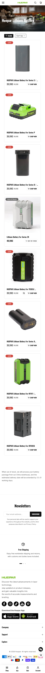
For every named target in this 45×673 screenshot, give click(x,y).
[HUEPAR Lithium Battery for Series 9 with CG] (22, 319)
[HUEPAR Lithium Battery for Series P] (22, 110)
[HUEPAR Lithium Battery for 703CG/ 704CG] (22, 267)
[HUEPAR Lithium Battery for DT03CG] (22, 424)
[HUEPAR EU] (22, 2)
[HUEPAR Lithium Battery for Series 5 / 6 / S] (22, 58)
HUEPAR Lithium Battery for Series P (21, 132)
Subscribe (35, 514)
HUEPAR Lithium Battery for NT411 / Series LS (20, 393)
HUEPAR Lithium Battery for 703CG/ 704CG (21, 289)
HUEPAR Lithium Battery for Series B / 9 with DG (22, 184)
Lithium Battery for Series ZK (18, 237)
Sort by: (19, 36)
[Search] (35, 2)
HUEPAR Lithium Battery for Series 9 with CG (21, 341)
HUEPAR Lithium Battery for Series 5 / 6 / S (22, 80)
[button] (20, 563)
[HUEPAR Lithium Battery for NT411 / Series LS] (22, 372)
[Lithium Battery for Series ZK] (22, 215)
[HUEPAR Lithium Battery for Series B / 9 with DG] (22, 163)
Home (4, 16)
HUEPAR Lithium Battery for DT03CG (21, 445)
